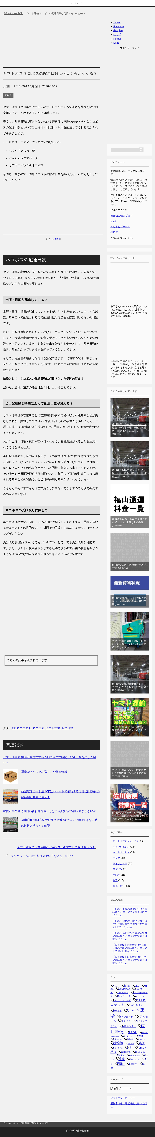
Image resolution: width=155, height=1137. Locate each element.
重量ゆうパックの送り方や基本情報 (44, 771)
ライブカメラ (120, 863)
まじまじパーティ (120, 226)
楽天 (142, 1043)
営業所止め (117, 1039)
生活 (115, 880)
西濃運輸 (121, 1055)
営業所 (140, 1036)
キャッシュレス (121, 846)
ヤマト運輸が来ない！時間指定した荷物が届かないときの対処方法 (129, 773)
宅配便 (8, 95)
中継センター (129, 1026)
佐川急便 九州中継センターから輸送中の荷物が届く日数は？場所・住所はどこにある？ (129, 427)
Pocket (117, 39)
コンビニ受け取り (135, 1005)
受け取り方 (127, 1036)
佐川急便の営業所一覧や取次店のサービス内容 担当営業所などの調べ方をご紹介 (129, 816)
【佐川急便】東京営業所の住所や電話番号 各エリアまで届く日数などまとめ (129, 959)
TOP (15, 13)
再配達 (132, 1032)
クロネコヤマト (21, 728)
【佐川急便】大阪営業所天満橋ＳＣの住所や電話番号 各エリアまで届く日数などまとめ (129, 948)
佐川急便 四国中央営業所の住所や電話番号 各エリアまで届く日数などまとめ (129, 936)
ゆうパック (124, 996)
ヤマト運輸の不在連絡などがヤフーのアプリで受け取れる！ (56, 847)
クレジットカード (122, 1000)
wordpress (124, 988)
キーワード (139, 996)
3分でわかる (77, 3)
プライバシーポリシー (122, 1098)
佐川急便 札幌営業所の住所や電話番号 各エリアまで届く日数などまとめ (129, 912)
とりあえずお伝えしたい (126, 841)
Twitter (116, 22)
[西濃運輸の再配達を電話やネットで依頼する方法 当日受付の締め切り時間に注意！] (10, 800)
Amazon (116, 986)
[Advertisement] (51, 40)
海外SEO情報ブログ (121, 215)
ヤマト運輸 (53, 728)
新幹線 (118, 1043)
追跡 (122, 1059)
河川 (129, 1047)
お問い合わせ (122, 993)
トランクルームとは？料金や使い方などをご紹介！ (41, 856)
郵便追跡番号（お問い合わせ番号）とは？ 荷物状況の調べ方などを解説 (49, 811)
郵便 (121, 1063)
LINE (116, 42)
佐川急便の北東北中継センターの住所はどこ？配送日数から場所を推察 (129, 687)
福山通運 (126, 1052)
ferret (113, 221)
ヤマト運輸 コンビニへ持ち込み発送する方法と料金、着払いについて (129, 730)
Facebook (118, 26)
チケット (117, 1010)
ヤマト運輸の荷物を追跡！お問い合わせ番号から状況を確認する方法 (129, 644)
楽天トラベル (118, 1048)
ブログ (116, 858)
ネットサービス (121, 852)
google (127, 986)
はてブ (117, 34)
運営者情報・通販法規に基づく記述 (34, 1123)
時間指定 (131, 1044)
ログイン (117, 869)
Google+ (118, 30)
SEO (137, 986)
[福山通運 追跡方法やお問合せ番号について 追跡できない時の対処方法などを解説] (10, 829)
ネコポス (38, 728)
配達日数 (67, 728)
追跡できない (134, 1059)
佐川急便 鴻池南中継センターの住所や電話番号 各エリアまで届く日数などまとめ (129, 924)
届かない (141, 1039)
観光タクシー (134, 1055)
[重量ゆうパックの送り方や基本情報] (10, 781)
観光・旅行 (119, 886)
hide (57, 238)
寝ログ (114, 232)
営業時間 (130, 1039)
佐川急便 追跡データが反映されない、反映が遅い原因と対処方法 (129, 601)
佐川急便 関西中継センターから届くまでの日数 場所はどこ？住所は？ (129, 473)
